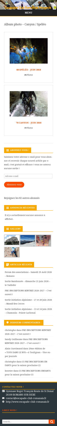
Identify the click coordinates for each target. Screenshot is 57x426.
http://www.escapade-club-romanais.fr (27, 401)
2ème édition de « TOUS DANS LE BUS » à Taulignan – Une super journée (28, 352)
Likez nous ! (9, 410)
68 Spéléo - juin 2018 (28, 69)
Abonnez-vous (14, 184)
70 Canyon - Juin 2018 (28, 122)
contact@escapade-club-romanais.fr (26, 398)
